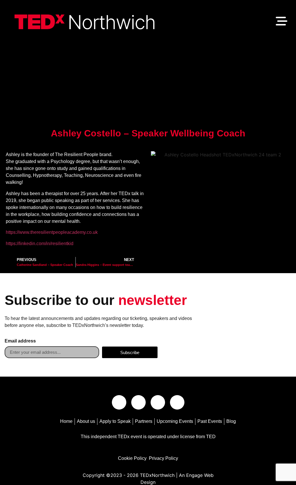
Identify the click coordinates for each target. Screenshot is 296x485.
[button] (281, 22)
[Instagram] (138, 402)
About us (86, 421)
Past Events (209, 421)
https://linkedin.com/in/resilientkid (39, 243)
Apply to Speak (115, 421)
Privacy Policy (163, 458)
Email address (20, 341)
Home (66, 421)
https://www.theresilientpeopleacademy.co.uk (52, 232)
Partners (143, 421)
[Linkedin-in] (158, 402)
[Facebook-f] (177, 402)
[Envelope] (119, 402)
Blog (231, 421)
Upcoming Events (175, 421)
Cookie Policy (132, 458)
